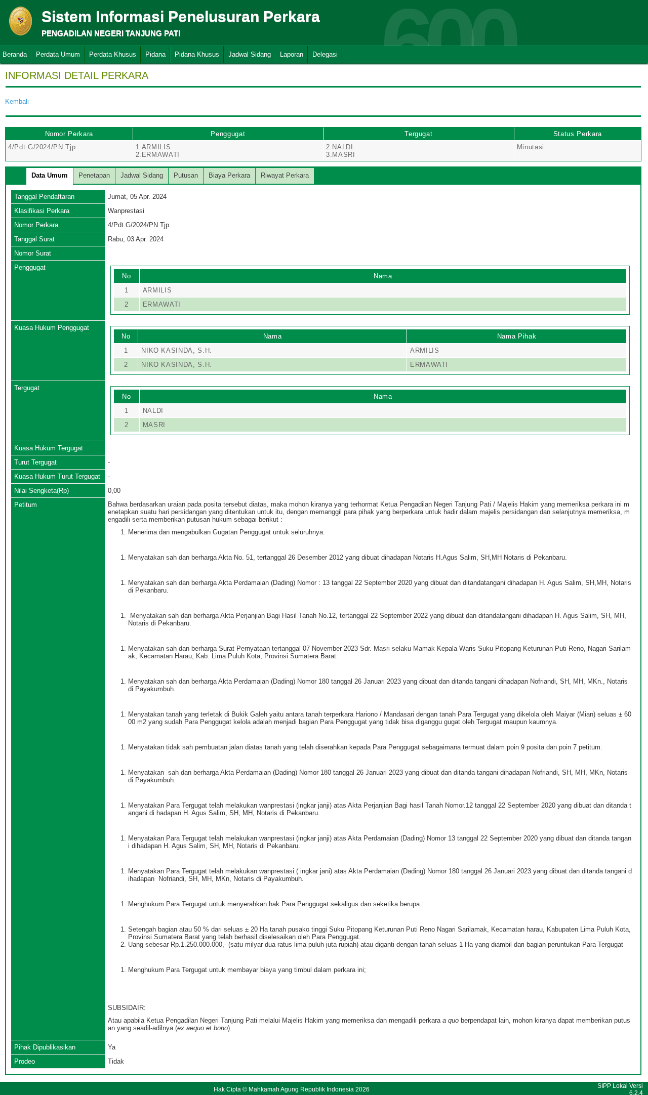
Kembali (17, 101)
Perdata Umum (58, 54)
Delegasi (325, 54)
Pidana (155, 54)
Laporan (291, 54)
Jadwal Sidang (249, 54)
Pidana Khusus (197, 54)
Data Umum (49, 175)
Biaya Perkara (229, 175)
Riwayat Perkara (285, 175)
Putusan (186, 175)
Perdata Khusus (112, 54)
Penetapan (94, 175)
